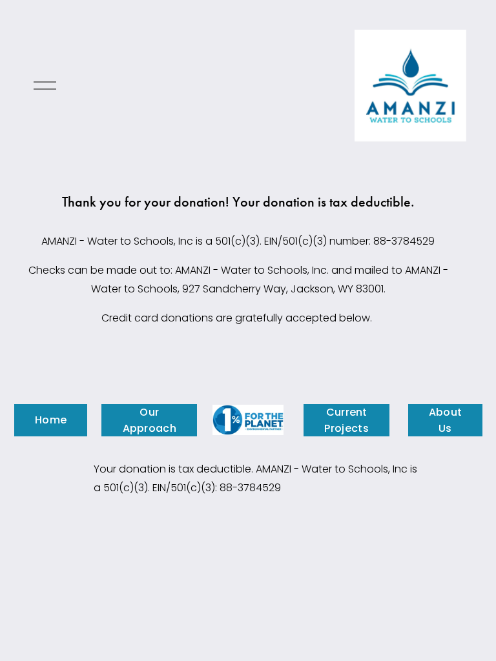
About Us (445, 420)
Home (51, 419)
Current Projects (346, 420)
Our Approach (150, 420)
